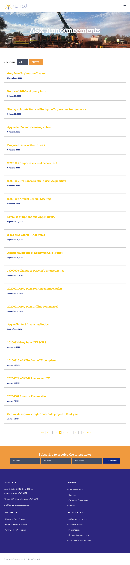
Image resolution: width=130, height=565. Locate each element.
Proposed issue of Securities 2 (26, 145)
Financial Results (75, 524)
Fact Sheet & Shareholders (79, 540)
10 (64, 432)
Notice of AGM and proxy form (26, 91)
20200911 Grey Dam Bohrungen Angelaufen (34, 288)
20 (76, 432)
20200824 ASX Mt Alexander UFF (28, 378)
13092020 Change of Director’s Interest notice (35, 270)
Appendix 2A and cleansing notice (29, 127)
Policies (71, 505)
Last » (88, 432)
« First (42, 432)
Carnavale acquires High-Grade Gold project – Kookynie (42, 414)
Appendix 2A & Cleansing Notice (27, 324)
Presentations (74, 530)
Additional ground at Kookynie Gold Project (35, 252)
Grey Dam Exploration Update (26, 73)
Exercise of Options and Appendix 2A (31, 217)
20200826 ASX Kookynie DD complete (31, 360)
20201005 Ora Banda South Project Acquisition (36, 181)
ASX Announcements (77, 519)
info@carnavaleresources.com (17, 505)
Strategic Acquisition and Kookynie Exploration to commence (46, 109)
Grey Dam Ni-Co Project (15, 530)
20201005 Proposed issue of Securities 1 (32, 163)
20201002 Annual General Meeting (29, 199)
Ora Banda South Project (16, 524)
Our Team (72, 495)
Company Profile (75, 489)
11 (68, 432)
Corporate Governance (78, 500)
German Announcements (79, 535)
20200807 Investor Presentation (27, 396)
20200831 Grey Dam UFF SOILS (26, 342)
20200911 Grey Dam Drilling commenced (32, 306)
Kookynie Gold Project (15, 519)
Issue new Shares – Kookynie (26, 234)
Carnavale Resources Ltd (14, 559)
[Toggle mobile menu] (125, 6)
